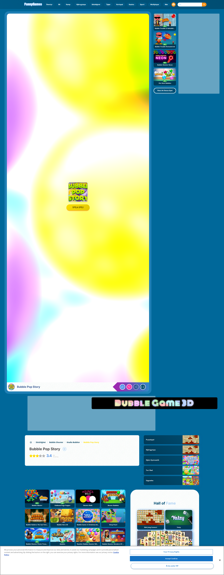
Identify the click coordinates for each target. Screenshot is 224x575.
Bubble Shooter (56, 442)
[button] (174, 4)
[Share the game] (136, 387)
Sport (142, 4)
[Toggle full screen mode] (143, 387)
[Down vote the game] (129, 387)
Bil (59, 4)
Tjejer (108, 4)
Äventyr (49, 4)
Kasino (131, 4)
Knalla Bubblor (73, 442)
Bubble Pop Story (91, 442)
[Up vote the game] (122, 387)
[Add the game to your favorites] (64, 449)
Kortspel (119, 4)
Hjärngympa (81, 4)
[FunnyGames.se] (30, 442)
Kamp (68, 4)
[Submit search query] (204, 5)
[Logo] (33, 4)
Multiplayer (154, 4)
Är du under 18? (172, 566)
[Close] (220, 560)
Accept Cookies (171, 558)
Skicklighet (96, 4)
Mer (166, 4)
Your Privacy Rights (171, 552)
